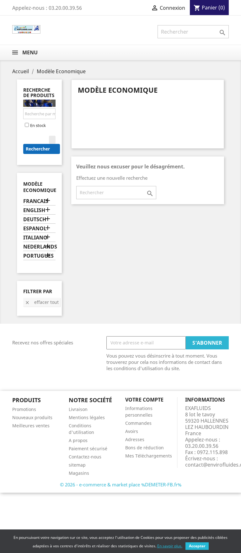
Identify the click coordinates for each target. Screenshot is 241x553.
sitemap (77, 465)
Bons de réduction (144, 448)
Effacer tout (42, 302)
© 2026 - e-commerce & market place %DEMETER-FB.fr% (120, 484)
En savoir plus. (169, 546)
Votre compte (144, 399)
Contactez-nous (85, 457)
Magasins (79, 473)
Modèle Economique (39, 187)
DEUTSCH (34, 219)
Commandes (138, 423)
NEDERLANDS (39, 247)
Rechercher (38, 149)
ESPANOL (34, 228)
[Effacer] (52, 140)
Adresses (134, 439)
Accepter (197, 546)
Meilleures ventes (31, 426)
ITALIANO (35, 237)
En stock (38, 125)
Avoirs (131, 431)
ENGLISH (34, 210)
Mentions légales (87, 417)
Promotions (24, 409)
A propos (78, 440)
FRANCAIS (35, 201)
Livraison (78, 409)
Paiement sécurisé (88, 449)
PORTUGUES (38, 256)
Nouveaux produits (32, 417)
